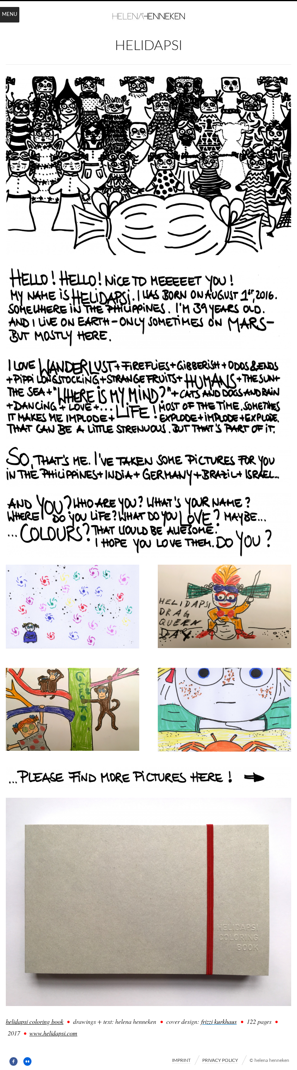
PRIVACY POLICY (220, 1060)
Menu (9, 14)
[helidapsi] (148, 253)
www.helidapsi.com (53, 1033)
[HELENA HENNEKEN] (148, 17)
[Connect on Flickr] (28, 1062)
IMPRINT (181, 1060)
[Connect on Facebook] (14, 1062)
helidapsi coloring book (34, 1021)
